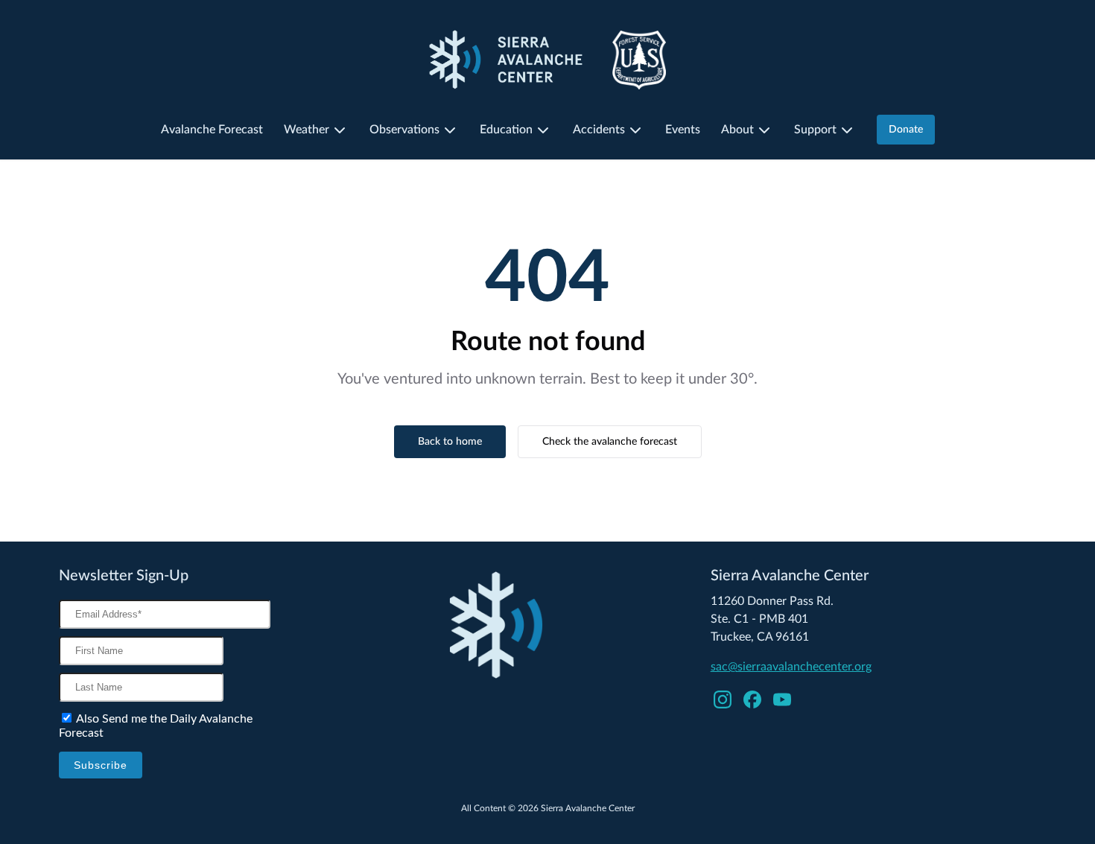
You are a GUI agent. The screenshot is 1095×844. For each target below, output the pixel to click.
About (737, 130)
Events (682, 130)
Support (815, 130)
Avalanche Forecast (212, 130)
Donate (906, 129)
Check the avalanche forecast (609, 442)
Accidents (599, 130)
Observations (404, 130)
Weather (306, 130)
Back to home (450, 442)
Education (506, 130)
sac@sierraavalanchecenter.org (791, 667)
